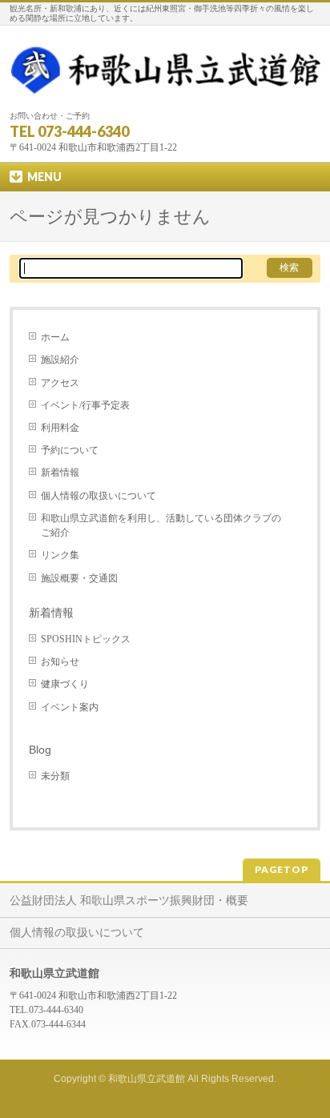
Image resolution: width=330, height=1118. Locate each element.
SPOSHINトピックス (86, 639)
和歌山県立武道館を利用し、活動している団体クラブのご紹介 (161, 525)
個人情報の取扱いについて (98, 495)
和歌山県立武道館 (146, 1078)
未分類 (55, 776)
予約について (70, 450)
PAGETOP (281, 869)
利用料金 (60, 427)
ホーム (55, 337)
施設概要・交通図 (79, 578)
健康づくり (65, 684)
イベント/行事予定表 (85, 405)
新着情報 (60, 472)
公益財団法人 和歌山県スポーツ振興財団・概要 (129, 901)
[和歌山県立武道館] (165, 84)
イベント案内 (70, 707)
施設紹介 (60, 359)
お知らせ (60, 661)
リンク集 (60, 555)
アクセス (60, 382)
